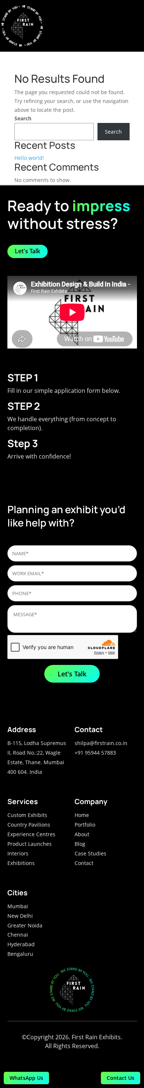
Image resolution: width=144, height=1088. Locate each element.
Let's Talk (27, 251)
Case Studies (90, 853)
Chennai (17, 934)
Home (82, 814)
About (82, 834)
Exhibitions (21, 862)
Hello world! (29, 157)
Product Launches (29, 843)
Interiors (17, 853)
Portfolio (85, 824)
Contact (84, 862)
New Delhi (20, 915)
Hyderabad (21, 944)
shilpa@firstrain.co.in (101, 743)
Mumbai (17, 906)
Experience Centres (31, 834)
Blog (80, 843)
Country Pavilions (28, 824)
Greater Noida (24, 925)
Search (22, 118)
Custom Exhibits (27, 814)
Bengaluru (20, 953)
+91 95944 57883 (95, 752)
